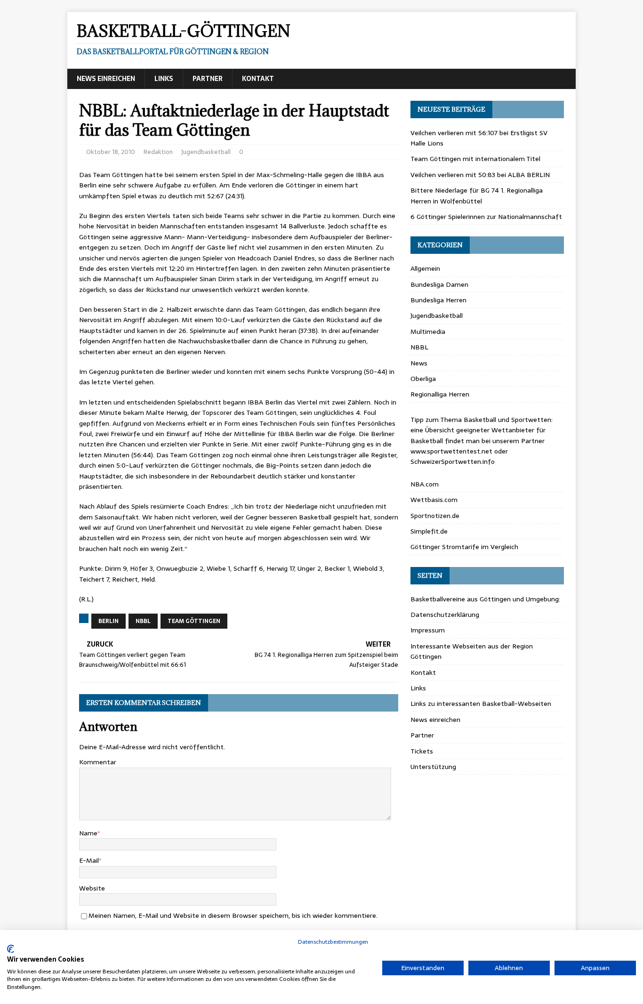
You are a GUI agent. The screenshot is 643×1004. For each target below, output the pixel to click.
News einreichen (106, 78)
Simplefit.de (429, 531)
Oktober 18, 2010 (110, 152)
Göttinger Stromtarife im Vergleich (464, 547)
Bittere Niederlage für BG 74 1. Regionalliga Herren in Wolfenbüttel (476, 195)
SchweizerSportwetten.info (452, 461)
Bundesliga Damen (439, 284)
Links (163, 78)
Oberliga (423, 378)
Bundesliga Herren (438, 300)
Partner (208, 78)
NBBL (143, 621)
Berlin (108, 621)
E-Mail (89, 860)
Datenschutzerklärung (444, 614)
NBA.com (424, 484)
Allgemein (425, 268)
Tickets (421, 751)
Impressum (427, 630)
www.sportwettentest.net (451, 451)
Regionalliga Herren (439, 394)
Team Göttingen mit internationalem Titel (475, 159)
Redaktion (158, 152)
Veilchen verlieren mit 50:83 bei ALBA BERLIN (480, 175)
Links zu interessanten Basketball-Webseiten (480, 703)
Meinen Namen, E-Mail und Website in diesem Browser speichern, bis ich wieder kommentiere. (233, 915)
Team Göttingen (194, 621)
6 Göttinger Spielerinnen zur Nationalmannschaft (486, 216)
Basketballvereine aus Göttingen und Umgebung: (485, 599)
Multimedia (427, 331)
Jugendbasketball (206, 152)
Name (88, 833)
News (418, 363)
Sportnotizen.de (434, 515)
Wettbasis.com (434, 499)
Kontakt (258, 78)
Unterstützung (433, 766)
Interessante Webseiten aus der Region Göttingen (471, 651)
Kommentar (97, 762)
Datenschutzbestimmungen (333, 942)
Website (92, 888)
